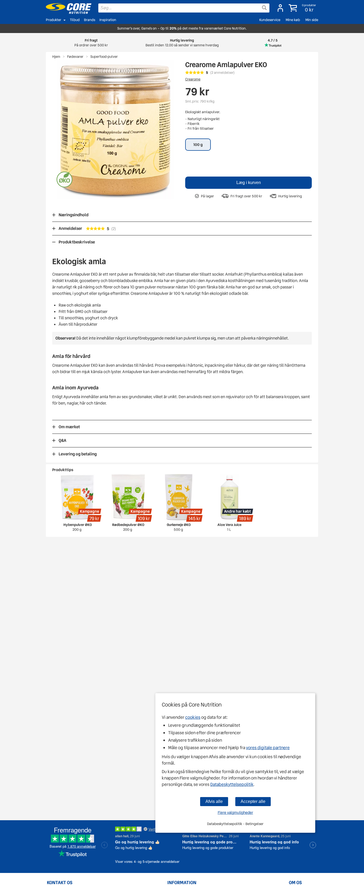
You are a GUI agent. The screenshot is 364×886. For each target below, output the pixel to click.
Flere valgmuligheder (235, 812)
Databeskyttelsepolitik (231, 784)
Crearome (192, 79)
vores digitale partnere (268, 748)
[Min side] (280, 8)
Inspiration (107, 19)
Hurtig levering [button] (182, 43)
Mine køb (293, 19)
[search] (183, 8)
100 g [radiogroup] (198, 145)
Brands (89, 19)
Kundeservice (269, 19)
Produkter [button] (53, 19)
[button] (303, 8)
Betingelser (254, 823)
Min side (311, 19)
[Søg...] (264, 7)
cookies (192, 717)
